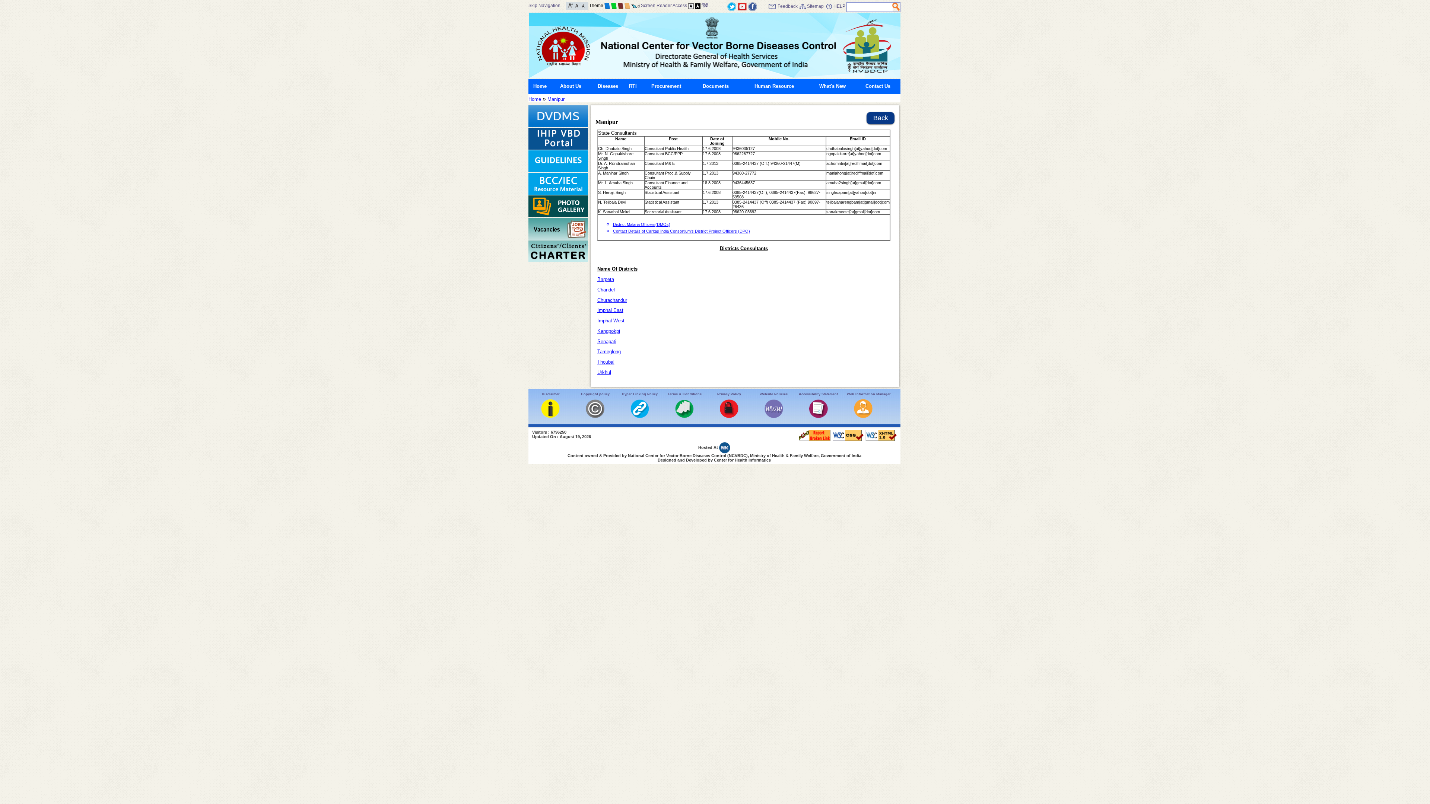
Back (880, 118)
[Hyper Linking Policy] (639, 416)
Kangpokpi (608, 331)
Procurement (666, 86)
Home (540, 86)
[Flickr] (752, 6)
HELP (839, 6)
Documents (716, 86)
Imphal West (611, 320)
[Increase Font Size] (570, 5)
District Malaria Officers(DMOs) (641, 224)
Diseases (608, 86)
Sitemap (815, 6)
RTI (633, 86)
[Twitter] (731, 6)
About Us (570, 86)
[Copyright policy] (595, 416)
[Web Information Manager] (863, 416)
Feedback (788, 6)
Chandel (606, 290)
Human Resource (774, 86)
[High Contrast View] (697, 5)
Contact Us (877, 86)
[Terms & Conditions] (684, 416)
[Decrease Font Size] (583, 5)
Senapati (606, 341)
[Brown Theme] (620, 5)
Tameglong (609, 351)
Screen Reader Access (664, 5)
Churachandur (612, 300)
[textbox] (870, 7)
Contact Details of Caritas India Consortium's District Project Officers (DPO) (681, 231)
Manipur (556, 99)
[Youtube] (742, 6)
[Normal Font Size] (577, 5)
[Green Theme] (614, 5)
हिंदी (705, 5)
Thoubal (605, 362)
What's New (832, 86)
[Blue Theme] (607, 5)
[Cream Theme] (627, 5)
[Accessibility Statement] (818, 416)
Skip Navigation (544, 5)
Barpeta (605, 279)
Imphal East (610, 310)
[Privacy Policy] (729, 416)
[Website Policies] (774, 416)
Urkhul (604, 372)
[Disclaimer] (550, 416)
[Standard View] (691, 5)
